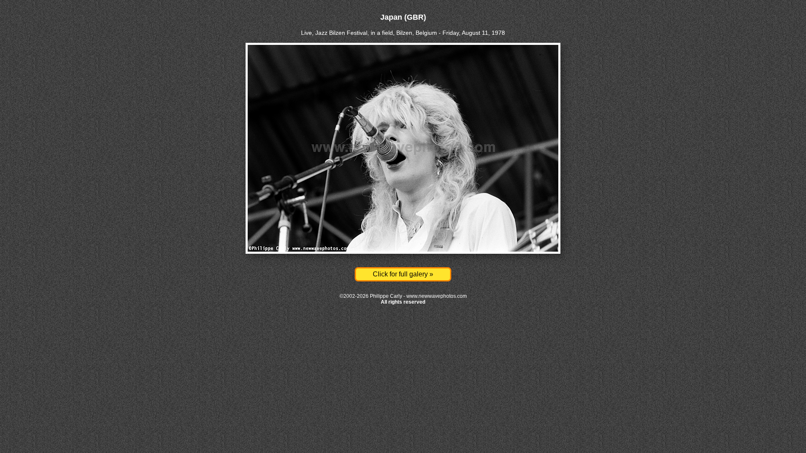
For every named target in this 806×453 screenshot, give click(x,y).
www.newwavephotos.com (436, 296)
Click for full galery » (403, 274)
